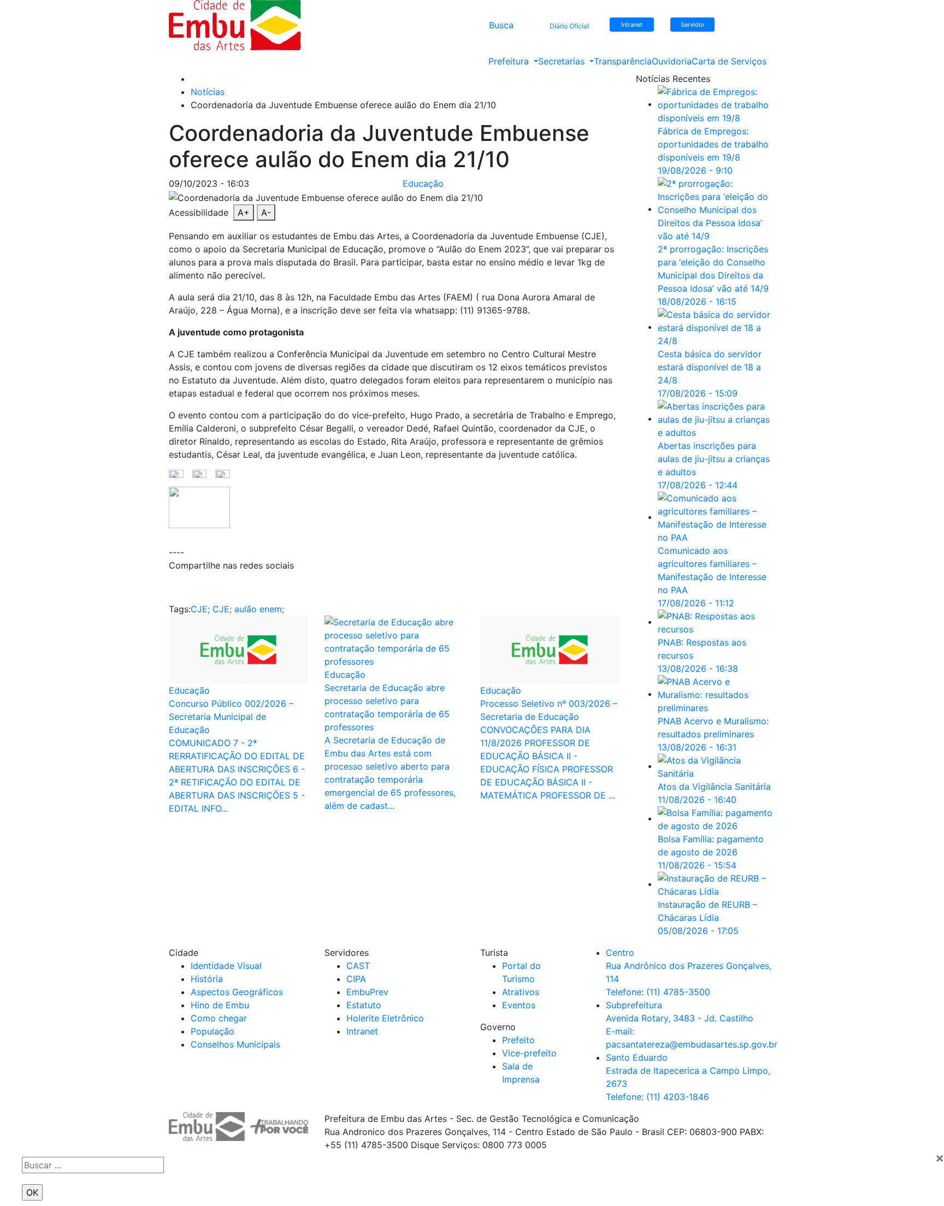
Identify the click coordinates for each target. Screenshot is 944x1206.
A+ (244, 212)
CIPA (356, 978)
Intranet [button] (631, 24)
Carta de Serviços (729, 61)
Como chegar (219, 1018)
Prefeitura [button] (510, 61)
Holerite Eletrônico (385, 1018)
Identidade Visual (226, 965)
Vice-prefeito (529, 1053)
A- (266, 212)
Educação (423, 183)
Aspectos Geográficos (237, 991)
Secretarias (562, 61)
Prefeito (518, 1039)
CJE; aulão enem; (248, 609)
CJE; (200, 609)
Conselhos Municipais (235, 1044)
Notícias (208, 91)
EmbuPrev (367, 991)
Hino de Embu (220, 1005)
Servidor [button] (693, 24)
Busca (501, 25)
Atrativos (520, 991)
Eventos (518, 1005)
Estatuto (363, 1005)
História (207, 978)
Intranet (362, 1031)
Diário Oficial (569, 26)
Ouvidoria (672, 61)
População (212, 1031)
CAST (358, 965)
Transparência (623, 61)
